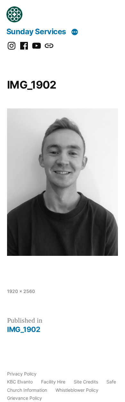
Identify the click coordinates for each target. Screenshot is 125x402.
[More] (75, 32)
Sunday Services (36, 31)
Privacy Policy (22, 373)
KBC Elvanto (20, 381)
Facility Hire (53, 381)
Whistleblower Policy (76, 390)
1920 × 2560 (21, 291)
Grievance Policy (24, 398)
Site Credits (86, 381)
